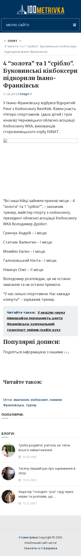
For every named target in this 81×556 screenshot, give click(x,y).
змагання (21, 399)
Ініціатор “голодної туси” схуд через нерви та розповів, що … (45, 494)
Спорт (12, 41)
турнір (31, 405)
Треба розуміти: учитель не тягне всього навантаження (44, 447)
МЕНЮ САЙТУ (17, 25)
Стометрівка (28, 537)
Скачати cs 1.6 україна (40, 548)
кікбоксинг (39, 399)
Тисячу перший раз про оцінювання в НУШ (46, 470)
